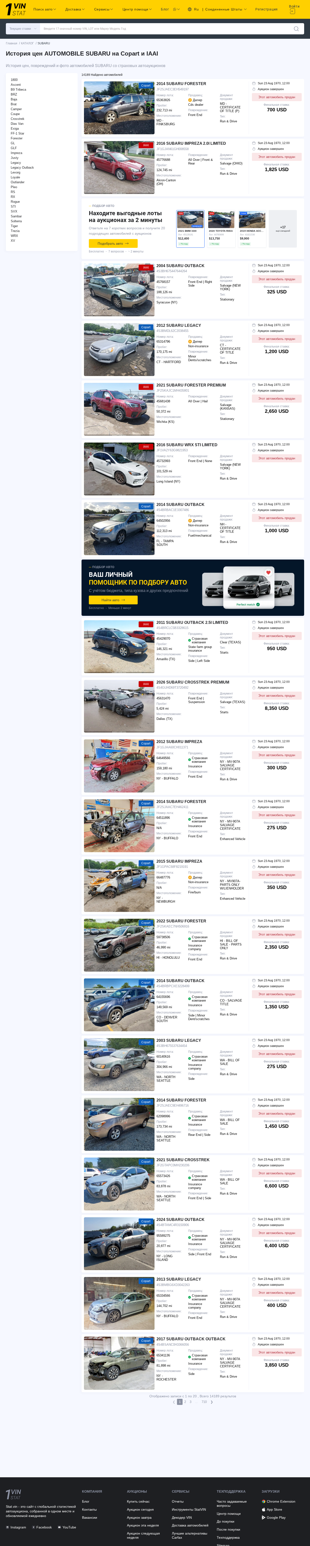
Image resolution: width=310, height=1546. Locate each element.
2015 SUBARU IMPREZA (179, 861)
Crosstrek (17, 119)
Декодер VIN (182, 1517)
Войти (294, 6)
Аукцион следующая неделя (143, 1535)
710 (204, 1402)
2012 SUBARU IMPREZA (179, 742)
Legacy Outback (22, 167)
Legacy (16, 162)
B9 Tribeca (18, 89)
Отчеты (178, 1501)
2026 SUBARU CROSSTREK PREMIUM (192, 682)
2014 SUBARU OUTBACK (180, 504)
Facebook (44, 1527)
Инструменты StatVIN (189, 1509)
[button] (23, 28)
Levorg (15, 172)
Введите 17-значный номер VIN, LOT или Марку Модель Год (85, 28)
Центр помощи (229, 1514)
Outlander (17, 182)
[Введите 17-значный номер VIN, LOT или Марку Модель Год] (296, 29)
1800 (14, 80)
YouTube (69, 1527)
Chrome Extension (281, 1501)
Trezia (15, 231)
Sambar (16, 216)
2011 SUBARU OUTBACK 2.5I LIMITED (192, 622)
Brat (14, 104)
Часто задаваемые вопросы (232, 1503)
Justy (15, 158)
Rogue (15, 201)
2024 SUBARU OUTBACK (180, 1219)
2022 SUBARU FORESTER (181, 921)
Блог (165, 9)
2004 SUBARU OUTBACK (180, 266)
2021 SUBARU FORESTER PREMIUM (191, 385)
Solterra (16, 221)
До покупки (225, 1521)
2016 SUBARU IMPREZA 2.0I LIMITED (191, 143)
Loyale (15, 177)
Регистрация (266, 9)
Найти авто (110, 600)
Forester (16, 138)
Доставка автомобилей (190, 1525)
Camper (16, 109)
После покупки (228, 1529)
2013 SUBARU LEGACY (178, 1279)
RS (13, 192)
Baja (14, 99)
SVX (14, 211)
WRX (14, 236)
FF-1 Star (17, 133)
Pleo (14, 187)
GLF (14, 148)
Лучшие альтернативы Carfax (189, 1535)
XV (13, 240)
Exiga (15, 128)
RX (13, 197)
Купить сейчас (138, 1501)
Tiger (14, 226)
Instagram (18, 1527)
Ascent (16, 85)
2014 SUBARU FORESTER (181, 84)
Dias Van (17, 124)
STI (13, 206)
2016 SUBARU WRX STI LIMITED (186, 445)
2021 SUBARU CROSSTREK (183, 1160)
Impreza (16, 153)
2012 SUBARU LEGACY (178, 325)
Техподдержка (228, 1537)
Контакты (89, 1509)
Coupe (15, 114)
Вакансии (89, 1517)
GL (13, 143)
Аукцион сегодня (140, 1509)
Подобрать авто (110, 243)
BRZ (14, 94)
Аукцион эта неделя (143, 1525)
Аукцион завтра (139, 1517)
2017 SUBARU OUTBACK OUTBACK (191, 1339)
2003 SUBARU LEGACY (178, 1040)
